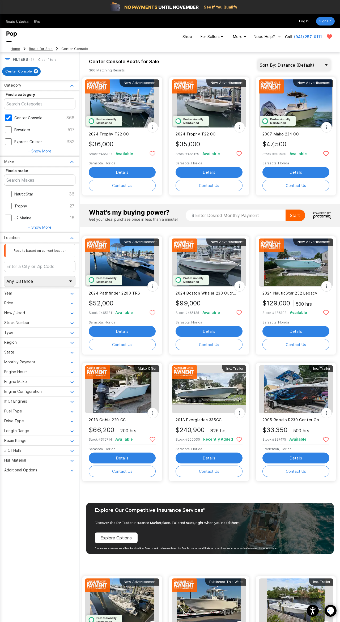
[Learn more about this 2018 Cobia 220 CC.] (122, 389)
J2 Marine (23, 218)
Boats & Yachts (17, 22)
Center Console (28, 118)
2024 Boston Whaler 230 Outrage (206, 293)
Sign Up (325, 21)
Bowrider (22, 129)
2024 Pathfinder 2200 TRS (114, 293)
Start (295, 215)
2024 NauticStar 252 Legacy (289, 293)
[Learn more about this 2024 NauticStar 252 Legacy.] (296, 262)
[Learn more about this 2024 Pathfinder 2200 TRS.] (122, 262)
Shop (187, 36)
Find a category (20, 94)
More (238, 36)
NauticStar (23, 194)
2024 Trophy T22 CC (109, 134)
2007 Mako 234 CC (280, 134)
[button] (313, 611)
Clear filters (47, 60)
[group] (21, 71)
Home (15, 48)
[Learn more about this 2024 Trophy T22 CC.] (122, 103)
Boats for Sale (41, 48)
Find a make (17, 170)
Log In (304, 21)
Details (122, 172)
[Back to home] (11, 36)
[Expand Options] (152, 127)
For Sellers (210, 36)
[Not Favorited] (152, 153)
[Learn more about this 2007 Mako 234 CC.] (296, 103)
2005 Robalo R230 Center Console (292, 419)
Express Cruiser (28, 141)
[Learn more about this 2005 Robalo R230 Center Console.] (296, 389)
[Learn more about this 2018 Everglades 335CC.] (209, 389)
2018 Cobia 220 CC (107, 419)
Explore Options (116, 537)
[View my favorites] (329, 36)
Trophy (20, 206)
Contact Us (122, 185)
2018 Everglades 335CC (199, 419)
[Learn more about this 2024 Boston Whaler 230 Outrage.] (209, 262)
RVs (37, 22)
